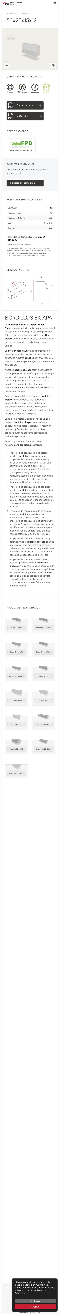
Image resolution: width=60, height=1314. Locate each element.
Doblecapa (25, 13)
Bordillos (11, 13)
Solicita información (22, 183)
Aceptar (35, 1306)
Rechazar (35, 1301)
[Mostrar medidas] (7, 65)
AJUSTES (19, 1293)
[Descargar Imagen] (53, 65)
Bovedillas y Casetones (29, 1312)
